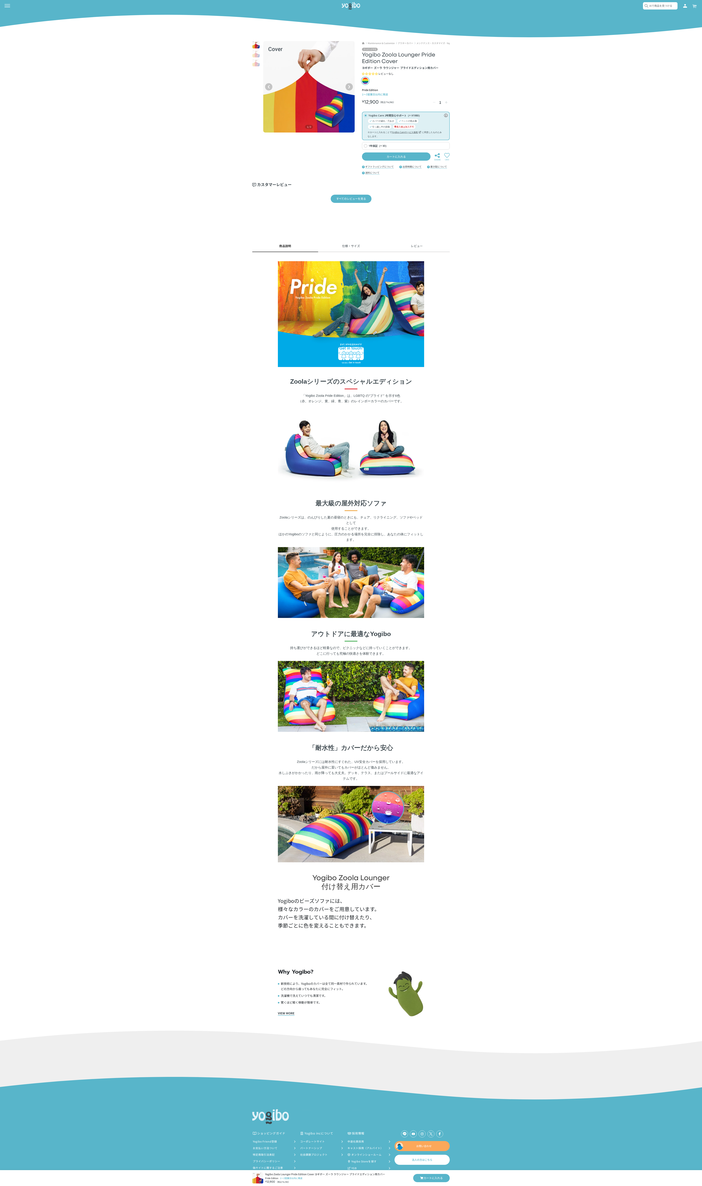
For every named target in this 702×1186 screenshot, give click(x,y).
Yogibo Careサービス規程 (405, 132)
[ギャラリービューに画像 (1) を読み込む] (256, 44)
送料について (372, 172)
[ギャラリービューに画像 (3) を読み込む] (256, 62)
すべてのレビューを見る (351, 198)
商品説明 (285, 246)
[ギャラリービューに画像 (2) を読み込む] (256, 53)
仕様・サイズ (351, 246)
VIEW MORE (286, 1013)
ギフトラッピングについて (379, 166)
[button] (370, 73)
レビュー (417, 246)
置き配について (438, 166)
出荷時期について (412, 166)
